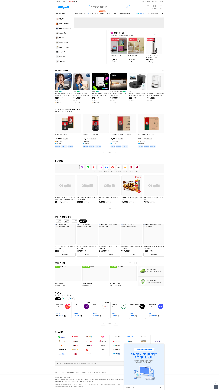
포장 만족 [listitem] (141, 146)
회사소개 (57, 372)
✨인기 (58, 298)
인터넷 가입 (93, 13)
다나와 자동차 (60, 263)
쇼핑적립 (58, 293)
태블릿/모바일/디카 (64, 23)
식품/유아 (61, 38)
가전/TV (61, 19)
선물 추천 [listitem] (113, 146)
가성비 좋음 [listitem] (70, 146)
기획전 (115, 13)
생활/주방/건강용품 (64, 47)
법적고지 (78, 372)
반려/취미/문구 (63, 61)
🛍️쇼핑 (64, 298)
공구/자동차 (62, 52)
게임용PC (66, 221)
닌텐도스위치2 (154, 11)
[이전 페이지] (103, 152)
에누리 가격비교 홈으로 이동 (63, 6)
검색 (126, 6)
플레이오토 (154, 1)
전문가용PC (83, 221)
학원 (80, 1)
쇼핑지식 (64, 1)
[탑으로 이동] (216, 387)
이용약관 (62, 372)
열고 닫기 (162, 13)
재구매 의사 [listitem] (64, 146)
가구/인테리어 (62, 56)
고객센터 (84, 372)
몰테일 (148, 1)
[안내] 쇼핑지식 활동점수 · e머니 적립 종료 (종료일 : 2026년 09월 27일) (80, 363)
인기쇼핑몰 (59, 332)
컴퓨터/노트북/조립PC (65, 28)
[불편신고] (216, 383)
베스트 (108, 13)
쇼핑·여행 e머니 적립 (124, 13)
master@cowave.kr (88, 381)
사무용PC (58, 221)
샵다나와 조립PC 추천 (63, 217)
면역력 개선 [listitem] (57, 146)
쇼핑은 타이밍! (119, 33)
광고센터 (89, 372)
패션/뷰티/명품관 (63, 42)
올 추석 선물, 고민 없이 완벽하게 (66, 109)
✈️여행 (71, 298)
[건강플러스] (58, 1)
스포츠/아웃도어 (63, 33)
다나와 (142, 1)
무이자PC (74, 221)
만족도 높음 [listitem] (98, 146)
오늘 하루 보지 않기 (131, 387)
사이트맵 (104, 372)
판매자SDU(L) (96, 372)
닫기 (161, 387)
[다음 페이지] (115, 152)
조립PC (73, 1)
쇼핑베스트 (59, 161)
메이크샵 (161, 1)
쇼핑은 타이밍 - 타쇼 (79, 13)
